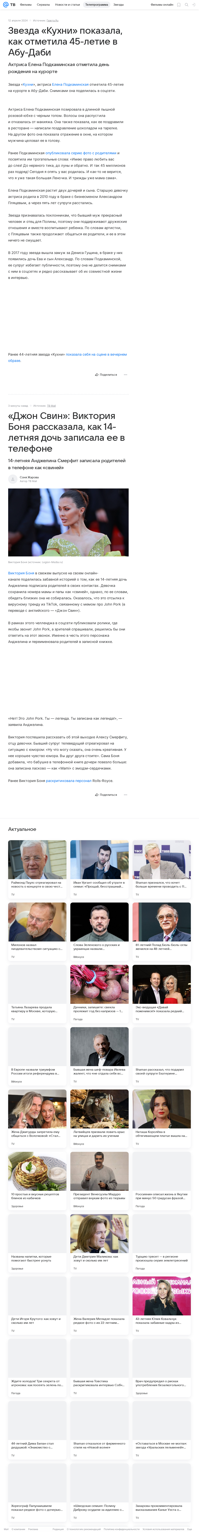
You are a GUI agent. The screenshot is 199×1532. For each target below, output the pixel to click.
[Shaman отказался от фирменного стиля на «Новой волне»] (99, 1430)
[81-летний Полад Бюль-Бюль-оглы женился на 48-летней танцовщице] (162, 932)
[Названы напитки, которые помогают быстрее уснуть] (37, 1243)
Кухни (28, 84)
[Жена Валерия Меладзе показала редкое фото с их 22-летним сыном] (99, 1305)
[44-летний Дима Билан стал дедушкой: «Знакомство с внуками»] (37, 1430)
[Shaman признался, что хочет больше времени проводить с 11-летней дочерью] (162, 869)
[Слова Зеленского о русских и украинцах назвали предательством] (99, 932)
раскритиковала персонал (69, 781)
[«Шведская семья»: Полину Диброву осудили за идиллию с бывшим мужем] (99, 1492)
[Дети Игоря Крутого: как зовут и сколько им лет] (37, 1305)
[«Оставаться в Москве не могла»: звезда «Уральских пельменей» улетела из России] (162, 1430)
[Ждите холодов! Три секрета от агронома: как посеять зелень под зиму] (37, 1368)
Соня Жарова (29, 477)
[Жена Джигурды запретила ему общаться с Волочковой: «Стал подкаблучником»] (37, 1119)
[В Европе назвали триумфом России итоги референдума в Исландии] (37, 1056)
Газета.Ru (52, 20)
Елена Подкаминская (70, 84)
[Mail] (6, 4)
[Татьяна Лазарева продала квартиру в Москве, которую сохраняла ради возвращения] (37, 994)
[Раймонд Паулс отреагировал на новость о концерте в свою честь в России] (37, 869)
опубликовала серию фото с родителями (80, 153)
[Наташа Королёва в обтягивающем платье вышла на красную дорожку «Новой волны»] (162, 1119)
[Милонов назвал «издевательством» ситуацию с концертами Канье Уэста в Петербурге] (37, 932)
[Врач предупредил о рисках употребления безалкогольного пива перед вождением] (162, 1368)
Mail (6, 1529)
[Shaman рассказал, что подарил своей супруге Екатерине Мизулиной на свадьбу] (162, 1056)
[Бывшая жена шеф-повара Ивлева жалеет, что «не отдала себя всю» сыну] (99, 1056)
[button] (68, 522)
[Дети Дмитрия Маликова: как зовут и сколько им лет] (99, 1243)
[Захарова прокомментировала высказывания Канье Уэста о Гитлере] (162, 1492)
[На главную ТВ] (12, 4)
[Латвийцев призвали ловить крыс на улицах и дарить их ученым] (99, 1119)
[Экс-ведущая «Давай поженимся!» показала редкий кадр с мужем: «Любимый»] (162, 994)
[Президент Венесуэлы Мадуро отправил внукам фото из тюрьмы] (99, 1181)
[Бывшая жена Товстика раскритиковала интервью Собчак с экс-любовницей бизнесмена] (99, 1368)
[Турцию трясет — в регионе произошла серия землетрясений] (162, 1243)
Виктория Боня (21, 573)
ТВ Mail (51, 405)
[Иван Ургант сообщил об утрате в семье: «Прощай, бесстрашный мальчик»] (99, 869)
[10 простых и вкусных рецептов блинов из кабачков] (37, 1181)
